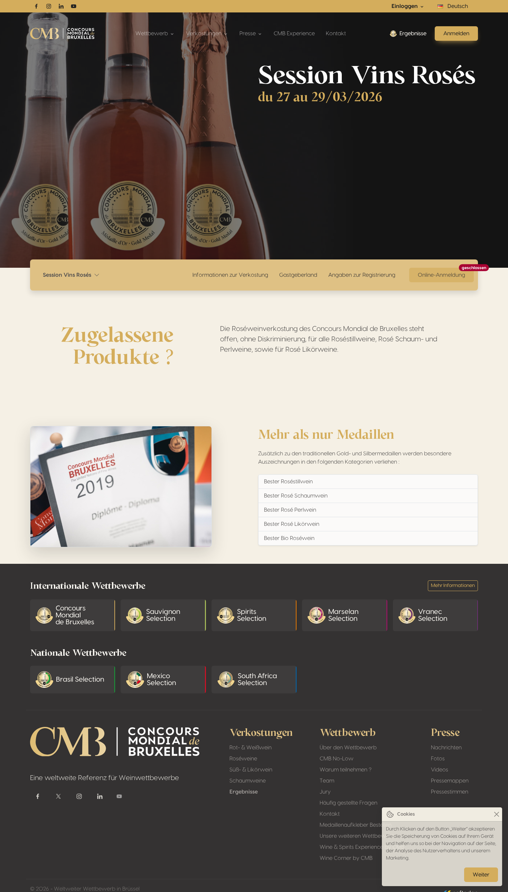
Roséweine (243, 758)
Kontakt (336, 33)
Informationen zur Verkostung (230, 275)
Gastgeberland (298, 275)
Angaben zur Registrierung (361, 275)
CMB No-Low (337, 758)
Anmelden (456, 33)
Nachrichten (446, 747)
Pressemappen (450, 781)
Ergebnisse (412, 33)
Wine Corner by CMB (346, 858)
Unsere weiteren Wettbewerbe (359, 836)
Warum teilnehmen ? (345, 769)
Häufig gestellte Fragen (348, 803)
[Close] (496, 814)
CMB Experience (294, 33)
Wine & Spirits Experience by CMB (362, 847)
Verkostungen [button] (204, 33)
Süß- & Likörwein (250, 769)
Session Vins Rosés (68, 275)
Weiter (481, 874)
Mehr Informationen (453, 585)
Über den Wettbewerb (348, 747)
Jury (325, 792)
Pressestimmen (449, 792)
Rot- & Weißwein (250, 747)
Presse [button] (248, 33)
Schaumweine (247, 781)
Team (327, 781)
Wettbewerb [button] (152, 33)
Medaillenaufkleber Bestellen (356, 825)
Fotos (438, 758)
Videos (439, 769)
